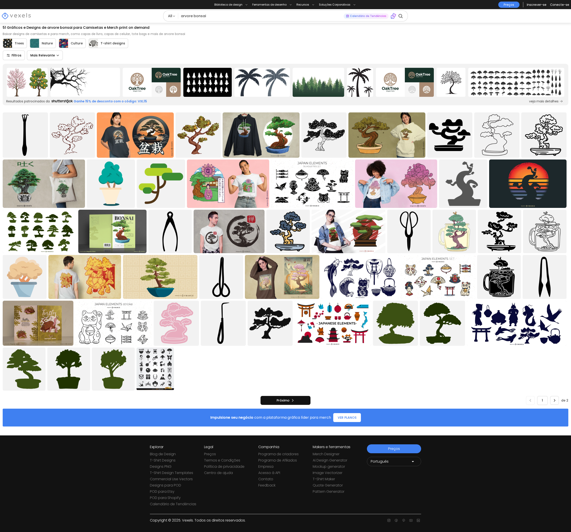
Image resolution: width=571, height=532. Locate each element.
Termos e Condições (222, 460)
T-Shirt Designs (163, 460)
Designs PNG (161, 466)
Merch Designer (326, 454)
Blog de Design (163, 454)
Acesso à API (269, 472)
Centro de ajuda (218, 472)
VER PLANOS (347, 417)
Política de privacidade (224, 466)
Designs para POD (165, 485)
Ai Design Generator (330, 460)
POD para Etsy (162, 491)
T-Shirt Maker (324, 479)
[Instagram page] (389, 520)
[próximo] (554, 400)
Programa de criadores (278, 454)
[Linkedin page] (418, 520)
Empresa (265, 466)
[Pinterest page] (403, 520)
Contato (265, 479)
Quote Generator (328, 485)
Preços (210, 454)
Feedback (266, 485)
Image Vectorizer (327, 472)
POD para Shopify (165, 497)
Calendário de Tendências (173, 504)
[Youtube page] (411, 520)
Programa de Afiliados (277, 460)
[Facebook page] (396, 520)
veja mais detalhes (544, 101)
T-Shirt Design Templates (171, 472)
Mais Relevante (42, 55)
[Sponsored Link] (27, 82)
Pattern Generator (328, 491)
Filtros (16, 55)
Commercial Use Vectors (171, 479)
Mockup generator (329, 466)
